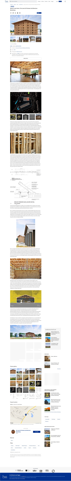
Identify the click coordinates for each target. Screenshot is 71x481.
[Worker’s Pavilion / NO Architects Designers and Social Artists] (47, 333)
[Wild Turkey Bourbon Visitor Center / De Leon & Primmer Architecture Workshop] (47, 402)
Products (46, 1)
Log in (57, 1)
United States (18, 46)
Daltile (18, 53)
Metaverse (46, 421)
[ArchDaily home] (6, 1)
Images (52, 1)
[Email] (17, 13)
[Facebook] (11, 13)
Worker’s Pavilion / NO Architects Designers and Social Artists (55, 333)
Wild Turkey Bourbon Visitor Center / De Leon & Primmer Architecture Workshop (55, 401)
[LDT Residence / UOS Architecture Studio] (47, 345)
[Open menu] (65, 1)
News (49, 1)
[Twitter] (13, 13)
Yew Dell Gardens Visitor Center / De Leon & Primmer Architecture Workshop (55, 394)
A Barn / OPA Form (54, 356)
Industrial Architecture (32, 445)
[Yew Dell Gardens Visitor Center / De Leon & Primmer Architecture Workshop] (47, 395)
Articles (42, 1)
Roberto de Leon (19, 51)
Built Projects (18, 445)
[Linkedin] (15, 13)
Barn (11, 46)
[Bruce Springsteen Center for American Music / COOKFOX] (47, 437)
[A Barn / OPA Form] (47, 358)
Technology (53, 419)
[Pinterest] (20, 13)
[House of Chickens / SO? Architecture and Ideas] (47, 365)
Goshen (25, 447)
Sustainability (47, 419)
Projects (39, 1)
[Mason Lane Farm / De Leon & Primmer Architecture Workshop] (13, 371)
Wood (12, 440)
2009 (14, 49)
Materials (58, 419)
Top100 (29, 447)
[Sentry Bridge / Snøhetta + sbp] (47, 444)
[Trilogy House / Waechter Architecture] (47, 431)
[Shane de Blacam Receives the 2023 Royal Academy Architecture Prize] (47, 339)
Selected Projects (24, 445)
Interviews (34, 447)
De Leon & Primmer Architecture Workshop (23, 48)
